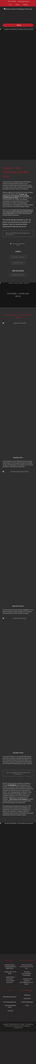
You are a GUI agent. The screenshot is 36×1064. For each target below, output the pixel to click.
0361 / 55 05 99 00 (12, 1)
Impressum (27, 995)
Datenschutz (26, 998)
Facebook (10, 1010)
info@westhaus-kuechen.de (23, 1)
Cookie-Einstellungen (27, 1002)
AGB (27, 1005)
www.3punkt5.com (18, 1027)
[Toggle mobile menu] (18, 25)
